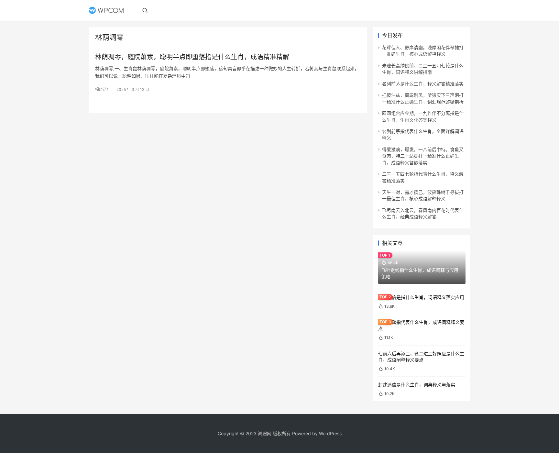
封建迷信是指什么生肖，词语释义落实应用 (421, 297)
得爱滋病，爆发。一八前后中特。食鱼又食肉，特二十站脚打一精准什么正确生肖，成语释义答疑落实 (423, 156)
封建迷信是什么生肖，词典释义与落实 (416, 384)
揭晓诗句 (103, 89)
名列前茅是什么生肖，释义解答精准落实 (423, 83)
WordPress (330, 433)
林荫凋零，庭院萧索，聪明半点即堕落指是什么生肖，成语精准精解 (192, 57)
